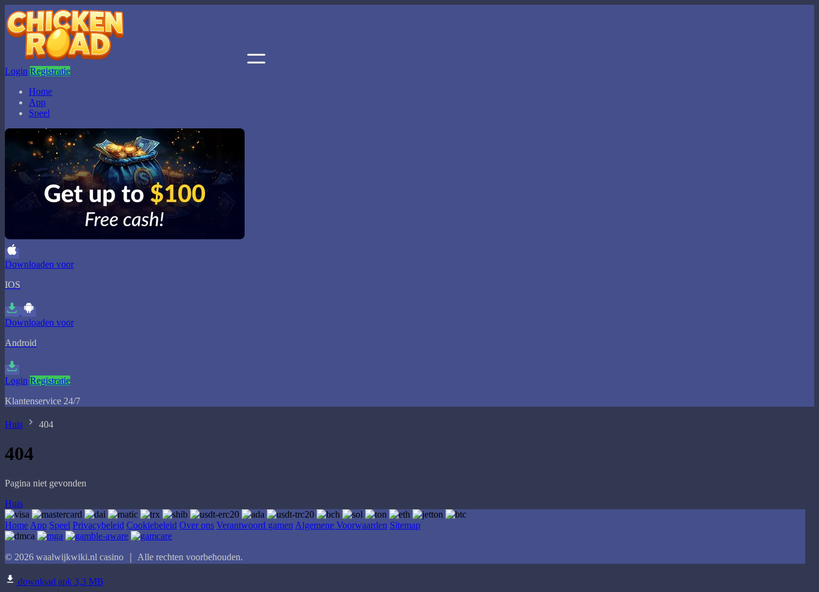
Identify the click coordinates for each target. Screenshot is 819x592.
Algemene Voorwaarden (341, 525)
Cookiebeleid (152, 525)
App (37, 102)
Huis (14, 424)
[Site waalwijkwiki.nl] (125, 60)
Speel (39, 113)
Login (16, 71)
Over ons (196, 525)
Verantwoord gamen (254, 525)
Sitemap (405, 525)
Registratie (50, 71)
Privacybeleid (98, 525)
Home (40, 91)
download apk (60, 581)
